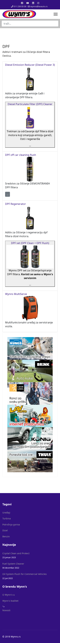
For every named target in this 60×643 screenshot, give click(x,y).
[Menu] (56, 14)
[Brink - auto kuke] (30, 371)
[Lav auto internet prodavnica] (30, 416)
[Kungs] (30, 348)
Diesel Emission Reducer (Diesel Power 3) (30, 65)
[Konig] (30, 438)
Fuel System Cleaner (13, 565)
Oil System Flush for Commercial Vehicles (24, 575)
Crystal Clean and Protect (15, 555)
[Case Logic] (30, 393)
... (7, 194)
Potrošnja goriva (11, 524)
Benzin (6, 536)
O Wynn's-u (8, 594)
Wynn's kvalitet (10, 600)
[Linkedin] (33, 2)
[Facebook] (22, 2)
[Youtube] (27, 2)
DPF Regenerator (15, 204)
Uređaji (6, 512)
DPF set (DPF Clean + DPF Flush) (30, 243)
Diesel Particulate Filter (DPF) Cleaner (30, 104)
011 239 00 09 (20, 6)
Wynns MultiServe (16, 294)
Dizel (5, 530)
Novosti (6, 610)
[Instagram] (38, 2)
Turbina (6, 518)
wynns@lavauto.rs (39, 6)
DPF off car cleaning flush (20, 155)
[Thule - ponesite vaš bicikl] (30, 461)
